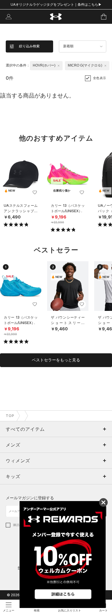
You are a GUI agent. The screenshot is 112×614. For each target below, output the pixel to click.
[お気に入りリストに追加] (35, 192)
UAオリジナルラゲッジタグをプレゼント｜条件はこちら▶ (56, 4)
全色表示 (99, 78)
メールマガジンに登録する (30, 497)
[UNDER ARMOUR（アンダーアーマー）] (56, 16)
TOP (10, 416)
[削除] (58, 65)
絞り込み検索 (29, 46)
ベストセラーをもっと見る (56, 360)
